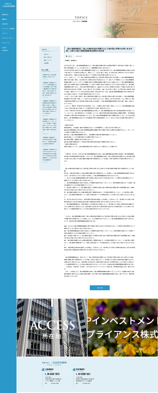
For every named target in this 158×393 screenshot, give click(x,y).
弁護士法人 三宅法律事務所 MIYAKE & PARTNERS (8, 6)
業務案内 (4, 19)
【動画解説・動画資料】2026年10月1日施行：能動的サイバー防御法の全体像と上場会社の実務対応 (49, 141)
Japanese (5, 50)
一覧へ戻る (99, 288)
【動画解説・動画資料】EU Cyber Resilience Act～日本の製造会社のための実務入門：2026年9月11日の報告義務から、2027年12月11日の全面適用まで (50, 156)
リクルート (5, 33)
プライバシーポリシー (8, 38)
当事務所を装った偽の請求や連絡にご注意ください (49, 77)
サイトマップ (5, 43)
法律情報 (46, 63)
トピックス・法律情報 (8, 28)
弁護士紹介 (5, 24)
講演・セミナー (48, 60)
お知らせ (46, 54)
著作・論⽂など (48, 57)
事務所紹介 (5, 14)
